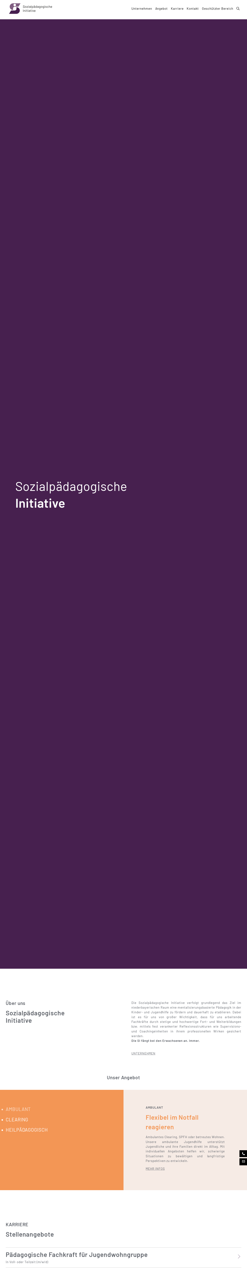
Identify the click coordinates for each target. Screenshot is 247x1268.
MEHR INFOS (155, 1169)
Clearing (163, 19)
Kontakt (193, 8)
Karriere (177, 8)
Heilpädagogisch (169, 24)
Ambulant (164, 15)
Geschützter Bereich (217, 8)
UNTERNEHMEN (143, 1053)
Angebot (161, 8)
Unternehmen (141, 8)
